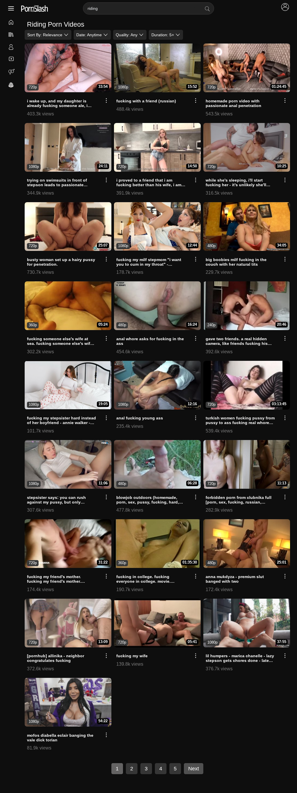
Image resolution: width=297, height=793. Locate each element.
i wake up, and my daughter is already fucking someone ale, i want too (57, 106)
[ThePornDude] (11, 85)
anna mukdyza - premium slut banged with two (235, 579)
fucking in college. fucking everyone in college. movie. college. (143, 581)
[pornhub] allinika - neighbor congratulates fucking (55, 658)
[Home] (11, 23)
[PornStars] (11, 47)
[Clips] (11, 59)
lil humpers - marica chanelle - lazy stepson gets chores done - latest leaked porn (240, 660)
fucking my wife (132, 655)
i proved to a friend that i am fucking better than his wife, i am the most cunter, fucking (148, 185)
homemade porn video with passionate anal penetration (233, 103)
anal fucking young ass (139, 418)
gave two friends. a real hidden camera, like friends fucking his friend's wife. (237, 343)
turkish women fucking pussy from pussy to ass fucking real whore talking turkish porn (240, 423)
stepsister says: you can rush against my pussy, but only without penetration (56, 502)
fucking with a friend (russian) (146, 101)
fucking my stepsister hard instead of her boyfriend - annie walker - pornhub (61, 423)
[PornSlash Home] (34, 8)
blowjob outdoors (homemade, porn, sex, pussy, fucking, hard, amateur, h (147, 502)
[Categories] (11, 35)
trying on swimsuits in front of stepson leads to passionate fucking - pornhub (57, 185)
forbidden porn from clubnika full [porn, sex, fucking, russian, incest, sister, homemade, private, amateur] (239, 504)
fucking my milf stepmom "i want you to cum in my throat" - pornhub (148, 264)
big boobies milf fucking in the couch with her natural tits (236, 262)
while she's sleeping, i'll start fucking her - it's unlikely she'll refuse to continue (236, 185)
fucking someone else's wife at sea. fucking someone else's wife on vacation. (60, 343)
